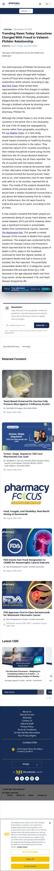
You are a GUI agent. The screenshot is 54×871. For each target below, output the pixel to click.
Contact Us (27, 720)
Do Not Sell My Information (27, 732)
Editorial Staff (27, 723)
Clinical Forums (27, 714)
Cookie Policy (22, 847)
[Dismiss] (49, 289)
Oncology (26, 346)
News (31, 795)
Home (9, 795)
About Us (27, 711)
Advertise (27, 717)
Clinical (24, 11)
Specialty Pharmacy (11, 346)
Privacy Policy (27, 726)
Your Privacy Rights (27, 735)
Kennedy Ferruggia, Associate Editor (21, 408)
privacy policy (9, 333)
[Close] (50, 823)
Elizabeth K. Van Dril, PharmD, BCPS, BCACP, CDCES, (28, 460)
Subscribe (40, 325)
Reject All (30, 859)
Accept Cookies (30, 866)
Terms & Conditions (27, 729)
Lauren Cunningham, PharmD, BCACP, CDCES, (24, 463)
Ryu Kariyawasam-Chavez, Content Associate (25, 567)
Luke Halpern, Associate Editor (17, 465)
